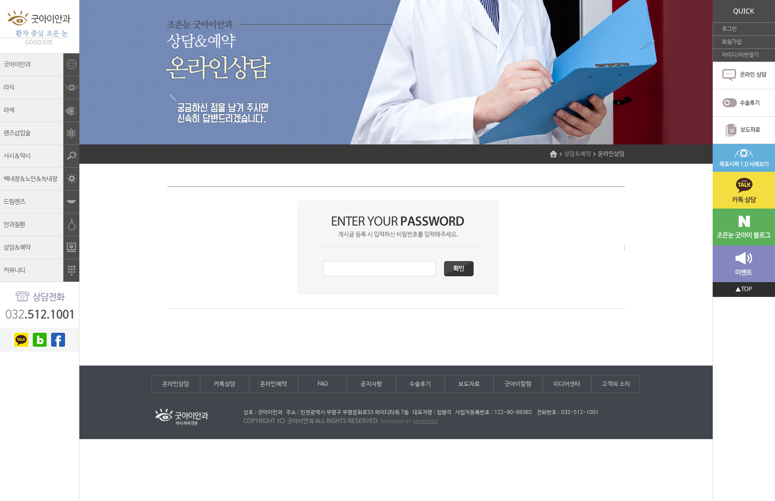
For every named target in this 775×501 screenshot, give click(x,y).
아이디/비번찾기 (740, 55)
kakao (21, 340)
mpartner (425, 421)
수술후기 (420, 384)
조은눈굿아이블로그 (744, 227)
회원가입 (732, 42)
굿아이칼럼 (518, 384)
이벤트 (744, 263)
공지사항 (371, 384)
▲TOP (744, 289)
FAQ (323, 384)
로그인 (729, 29)
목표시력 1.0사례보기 (744, 158)
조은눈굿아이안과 (39, 26)
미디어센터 (566, 384)
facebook (58, 340)
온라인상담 (175, 384)
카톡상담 (224, 384)
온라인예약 (273, 384)
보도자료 (469, 384)
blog (40, 340)
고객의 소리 (616, 384)
